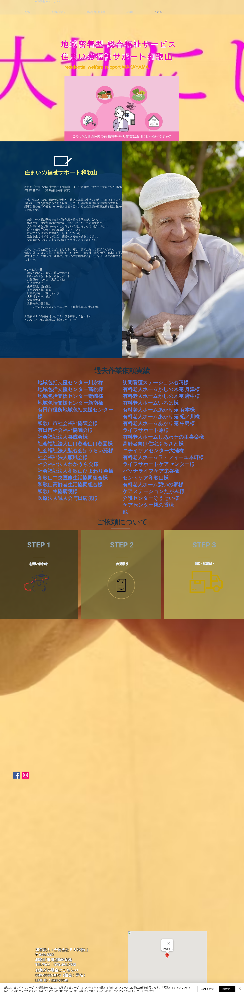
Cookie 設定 (207, 989)
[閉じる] (240, 989)
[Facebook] (16, 775)
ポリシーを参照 (145, 990)
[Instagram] (25, 775)
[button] (174, 137)
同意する (227, 989)
